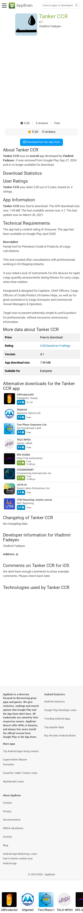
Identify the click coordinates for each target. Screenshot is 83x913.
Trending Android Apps (57, 718)
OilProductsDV (25, 394)
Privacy (7, 811)
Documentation (12, 819)
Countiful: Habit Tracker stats (20, 773)
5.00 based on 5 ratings (55, 345)
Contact (7, 802)
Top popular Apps (54, 727)
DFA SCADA (23, 454)
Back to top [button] (73, 879)
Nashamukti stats (13, 781)
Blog (5, 845)
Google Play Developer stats (60, 710)
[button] (41, 554)
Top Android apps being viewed (20, 751)
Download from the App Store (43, 142)
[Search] (76, 6)
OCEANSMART (25, 469)
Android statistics (54, 701)
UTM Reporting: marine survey (34, 499)
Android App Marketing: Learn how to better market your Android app (20, 858)
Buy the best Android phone (60, 735)
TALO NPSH (24, 439)
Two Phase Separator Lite (32, 424)
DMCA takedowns (13, 828)
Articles (7, 836)
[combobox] (58, 5)
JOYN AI (22, 484)
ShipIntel (22, 409)
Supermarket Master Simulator (15, 762)
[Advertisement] (41, 78)
